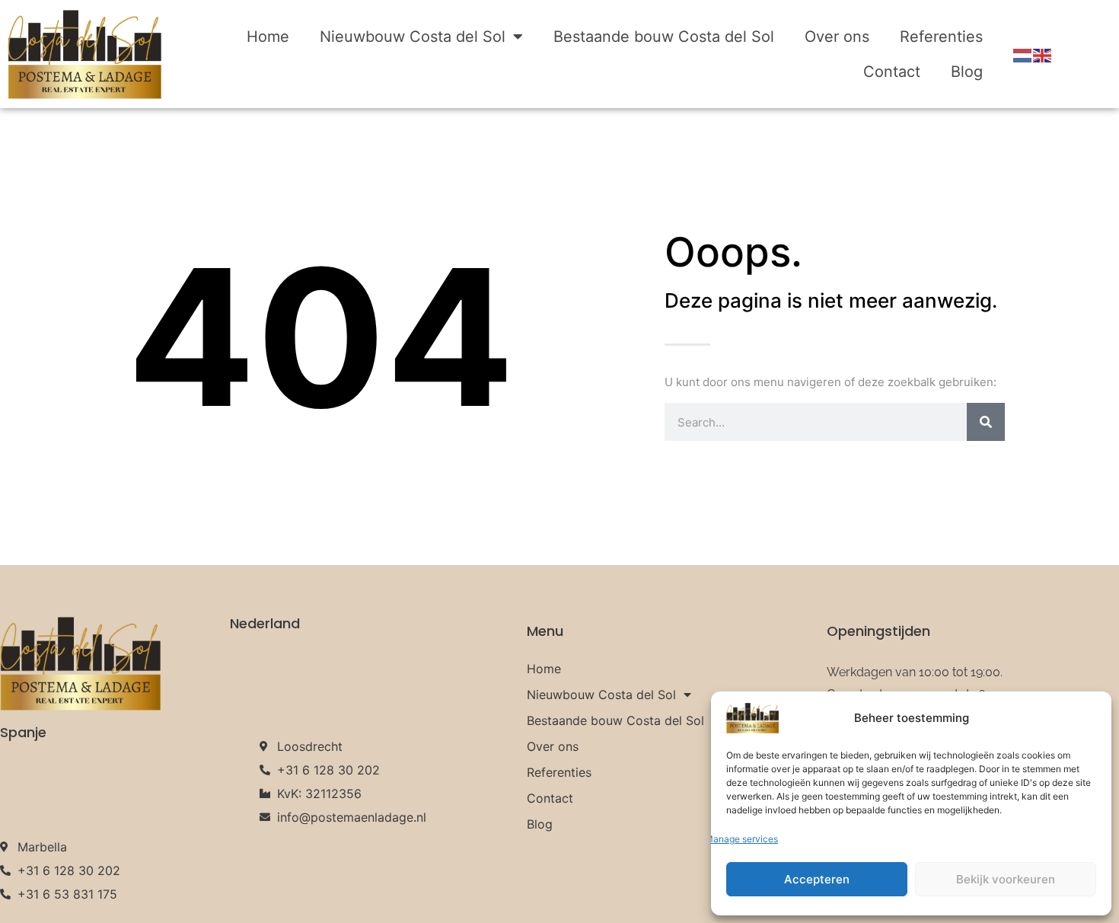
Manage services (741, 839)
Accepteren (817, 879)
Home (268, 36)
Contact (891, 71)
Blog (967, 71)
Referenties (941, 36)
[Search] (986, 422)
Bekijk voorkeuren (1005, 879)
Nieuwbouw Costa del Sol (412, 36)
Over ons (837, 36)
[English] (1043, 54)
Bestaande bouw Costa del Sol (663, 36)
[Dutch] (1023, 54)
